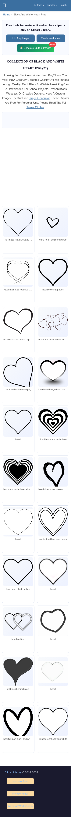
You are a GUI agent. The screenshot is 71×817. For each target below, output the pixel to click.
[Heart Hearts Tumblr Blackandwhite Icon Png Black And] (53, 571)
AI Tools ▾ (39, 5)
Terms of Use (20, 781)
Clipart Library (13, 772)
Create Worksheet (51, 38)
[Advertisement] (35, 167)
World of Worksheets (20, 805)
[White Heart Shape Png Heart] (18, 272)
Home (6, 14)
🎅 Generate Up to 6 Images (37, 46)
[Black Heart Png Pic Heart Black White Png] (18, 671)
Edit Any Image (20, 38)
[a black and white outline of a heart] (18, 222)
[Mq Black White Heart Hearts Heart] (18, 621)
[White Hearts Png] (18, 723)
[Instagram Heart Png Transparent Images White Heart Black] (53, 672)
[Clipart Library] (4, 5)
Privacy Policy (20, 793)
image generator (39, 98)
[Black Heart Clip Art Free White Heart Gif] (53, 621)
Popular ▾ (52, 5)
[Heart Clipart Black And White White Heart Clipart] (53, 721)
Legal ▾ (63, 5)
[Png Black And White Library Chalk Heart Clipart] (18, 572)
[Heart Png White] (53, 222)
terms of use (35, 107)
